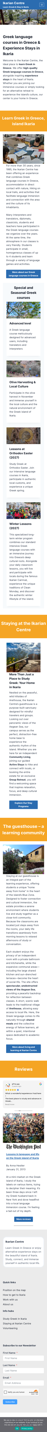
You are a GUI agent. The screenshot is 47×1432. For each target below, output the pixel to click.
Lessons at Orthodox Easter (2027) (21, 453)
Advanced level (20, 323)
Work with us (10, 1299)
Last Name (9, 1365)
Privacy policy (27, 1428)
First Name (9, 1352)
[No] (44, 1424)
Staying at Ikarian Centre (17, 1323)
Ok (17, 1428)
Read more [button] (9, 1104)
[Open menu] (41, 5)
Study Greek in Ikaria (15, 1318)
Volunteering (10, 1328)
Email (6, 1377)
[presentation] (23, 310)
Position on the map (14, 1290)
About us (8, 1304)
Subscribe (10, 1402)
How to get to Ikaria (14, 1294)
